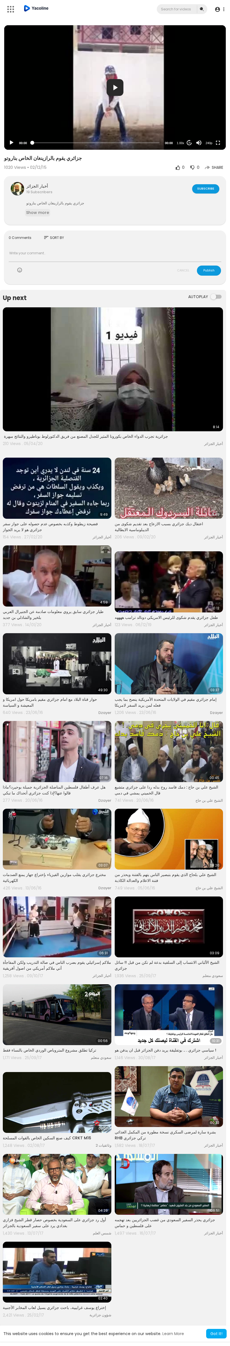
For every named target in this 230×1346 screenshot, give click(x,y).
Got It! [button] (216, 1333)
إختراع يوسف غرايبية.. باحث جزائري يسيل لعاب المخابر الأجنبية (54, 1307)
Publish (209, 270)
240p (209, 143)
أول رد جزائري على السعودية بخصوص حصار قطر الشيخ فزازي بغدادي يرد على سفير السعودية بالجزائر (54, 1223)
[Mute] (199, 143)
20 (189, 143)
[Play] (11, 143)
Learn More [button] (173, 1333)
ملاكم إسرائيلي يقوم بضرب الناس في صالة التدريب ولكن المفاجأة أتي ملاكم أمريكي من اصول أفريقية (57, 965)
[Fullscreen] (218, 143)
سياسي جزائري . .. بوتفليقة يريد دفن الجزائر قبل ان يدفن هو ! (165, 1050)
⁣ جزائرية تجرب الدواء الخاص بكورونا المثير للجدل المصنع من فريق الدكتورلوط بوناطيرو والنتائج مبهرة (85, 436)
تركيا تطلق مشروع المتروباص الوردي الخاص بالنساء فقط (49, 1050)
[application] (115, 87)
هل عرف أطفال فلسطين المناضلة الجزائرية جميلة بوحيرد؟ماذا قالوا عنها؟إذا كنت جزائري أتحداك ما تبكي (54, 790)
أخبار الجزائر (37, 186)
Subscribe (205, 188)
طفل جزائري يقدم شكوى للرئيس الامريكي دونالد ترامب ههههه (166, 617)
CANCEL (183, 270)
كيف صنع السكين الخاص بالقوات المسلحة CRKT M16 (47, 1138)
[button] (219, 9)
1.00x (180, 143)
